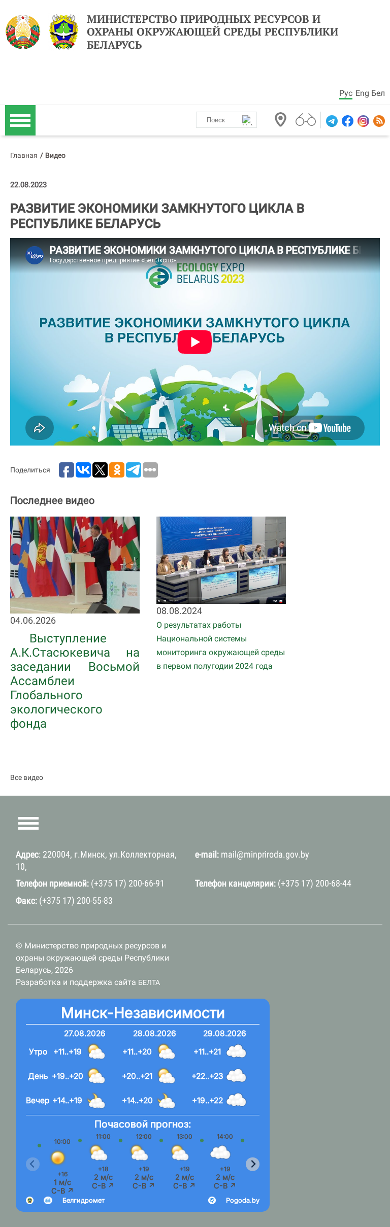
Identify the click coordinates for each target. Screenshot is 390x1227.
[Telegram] (331, 121)
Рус (345, 93)
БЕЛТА (149, 982)
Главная (24, 155)
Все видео (26, 777)
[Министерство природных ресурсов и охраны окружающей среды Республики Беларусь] (25, 32)
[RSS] (378, 121)
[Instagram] (362, 121)
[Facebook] (346, 121)
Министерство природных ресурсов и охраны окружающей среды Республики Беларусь (212, 32)
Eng (362, 93)
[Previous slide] (33, 1164)
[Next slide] (252, 1164)
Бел (378, 93)
